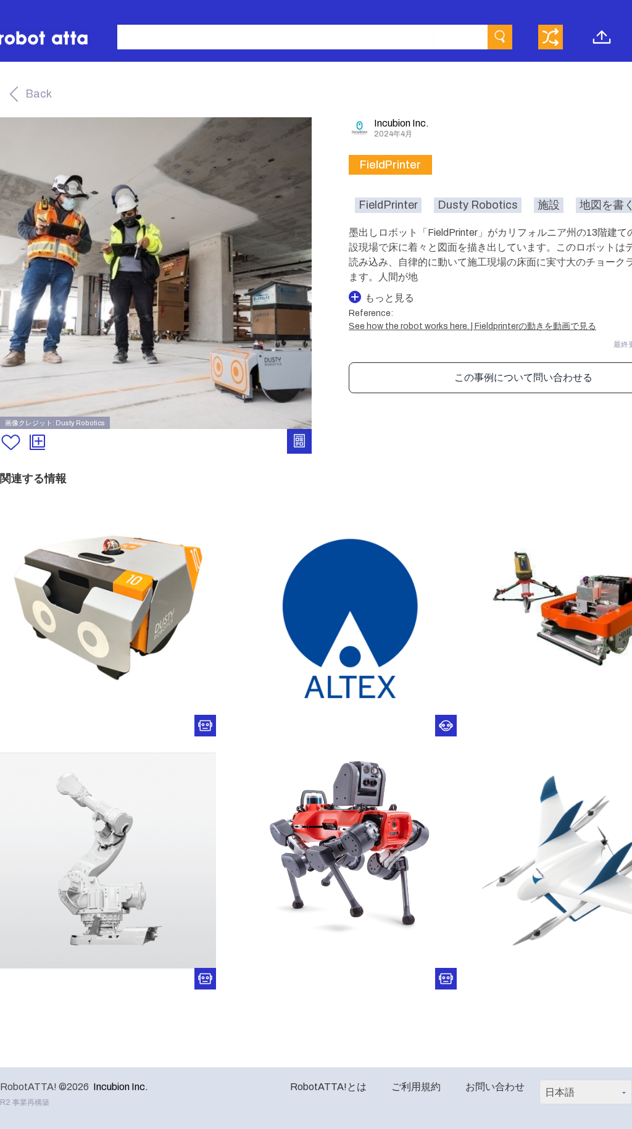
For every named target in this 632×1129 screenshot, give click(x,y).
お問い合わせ (495, 1086)
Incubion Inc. (120, 1086)
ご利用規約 (416, 1086)
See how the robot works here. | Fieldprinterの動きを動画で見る (472, 326)
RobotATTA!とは (328, 1086)
